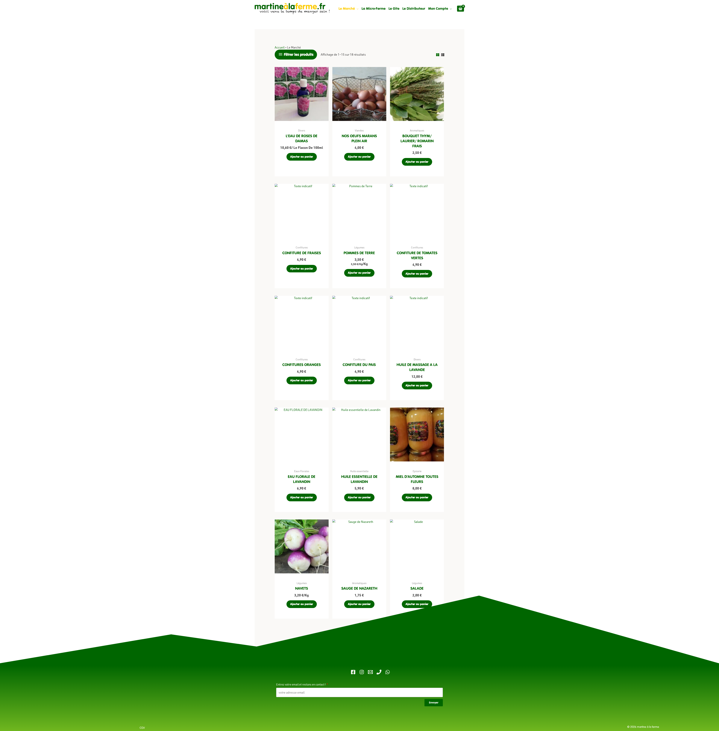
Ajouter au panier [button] (301, 156)
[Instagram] (361, 672)
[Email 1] (370, 672)
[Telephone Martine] (379, 672)
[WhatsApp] (387, 672)
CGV (142, 728)
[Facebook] (353, 672)
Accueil (280, 47)
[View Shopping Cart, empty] (460, 8)
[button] (357, 8)
